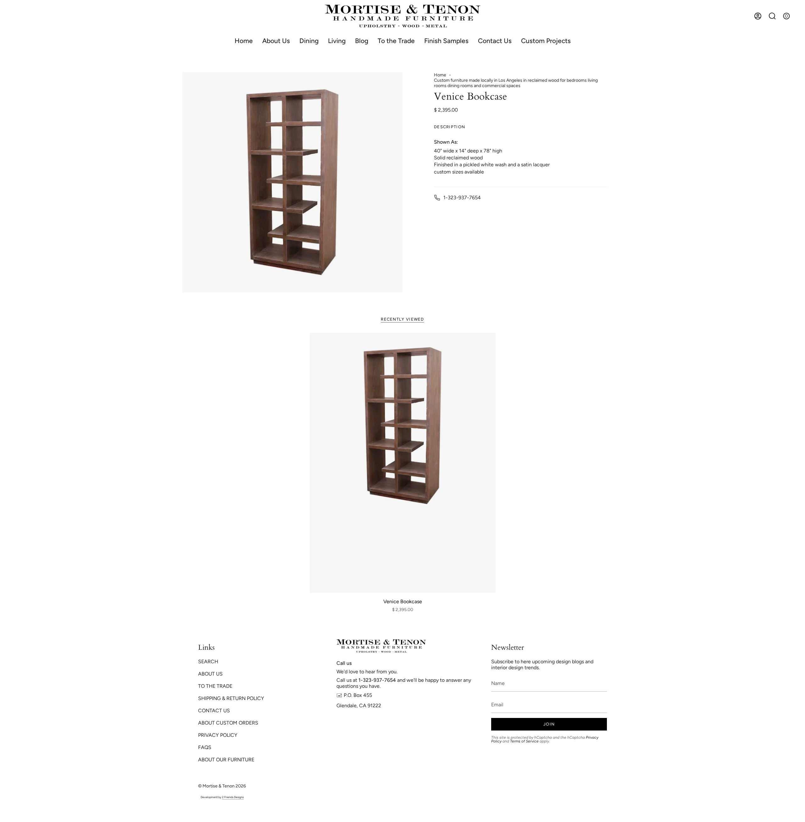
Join (549, 724)
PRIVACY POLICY (217, 735)
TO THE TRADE (215, 686)
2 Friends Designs (233, 797)
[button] (309, 40)
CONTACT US (214, 711)
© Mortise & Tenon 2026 (222, 786)
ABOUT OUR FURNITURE (226, 760)
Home (440, 75)
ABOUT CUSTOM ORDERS (228, 723)
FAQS (204, 747)
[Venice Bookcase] (403, 463)
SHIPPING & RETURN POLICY (231, 698)
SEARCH (208, 662)
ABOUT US (210, 674)
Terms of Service (524, 741)
